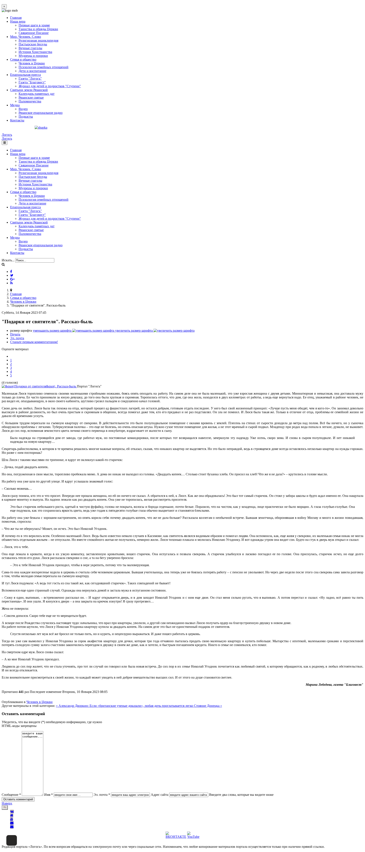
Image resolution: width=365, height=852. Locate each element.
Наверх (7, 803)
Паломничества (30, 101)
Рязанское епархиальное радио (41, 113)
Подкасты (26, 116)
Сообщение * (11, 794)
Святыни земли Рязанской (29, 90)
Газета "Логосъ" (30, 78)
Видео (23, 109)
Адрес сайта (159, 794)
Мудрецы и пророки (33, 55)
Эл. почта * (102, 794)
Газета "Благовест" (32, 82)
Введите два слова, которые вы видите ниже (241, 794)
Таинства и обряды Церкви (38, 29)
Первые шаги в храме (34, 25)
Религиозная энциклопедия (38, 40)
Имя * (48, 794)
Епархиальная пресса (25, 74)
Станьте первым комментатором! (34, 342)
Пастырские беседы (33, 44)
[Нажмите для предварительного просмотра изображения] (39, 386)
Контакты (17, 120)
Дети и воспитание (32, 71)
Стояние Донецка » (208, 706)
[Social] (11, 271)
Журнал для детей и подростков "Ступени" (50, 86)
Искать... (8, 260)
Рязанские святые (31, 97)
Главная (16, 17)
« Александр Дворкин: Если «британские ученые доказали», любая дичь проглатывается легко (125, 706)
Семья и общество (23, 59)
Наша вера (17, 21)
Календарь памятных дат (36, 93)
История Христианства (35, 52)
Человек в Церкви (32, 63)
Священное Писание (34, 33)
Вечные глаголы (30, 48)
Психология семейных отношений (43, 67)
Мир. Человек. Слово (25, 36)
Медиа (15, 105)
